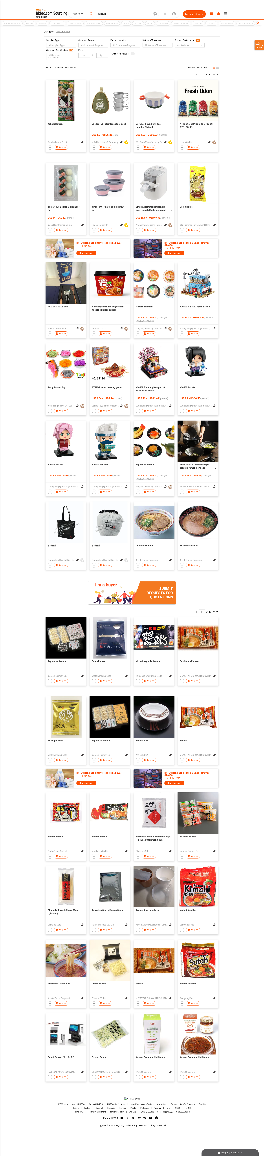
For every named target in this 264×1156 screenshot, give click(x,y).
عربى (168, 1108)
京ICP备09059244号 (149, 1112)
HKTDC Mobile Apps (116, 1104)
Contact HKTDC (96, 1104)
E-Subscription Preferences (183, 1104)
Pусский (157, 1108)
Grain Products (63, 31)
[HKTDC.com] (132, 1098)
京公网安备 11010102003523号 (176, 1112)
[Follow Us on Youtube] (150, 1117)
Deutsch (87, 1108)
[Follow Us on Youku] (156, 1117)
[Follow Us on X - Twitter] (127, 1117)
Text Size (203, 1104)
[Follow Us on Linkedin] (133, 1117)
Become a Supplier (194, 14)
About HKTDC (78, 1104)
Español (99, 1108)
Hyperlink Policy (117, 1112)
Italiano (122, 1108)
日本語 (189, 1108)
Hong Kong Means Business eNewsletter (148, 1104)
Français (111, 1108)
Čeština (76, 1108)
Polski (133, 1108)
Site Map (133, 1112)
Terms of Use (80, 1112)
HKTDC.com (62, 1104)
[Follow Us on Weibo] (139, 1117)
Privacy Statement (98, 1112)
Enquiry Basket (230, 1152)
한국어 (178, 1108)
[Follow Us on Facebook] (121, 1117)
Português (144, 1108)
